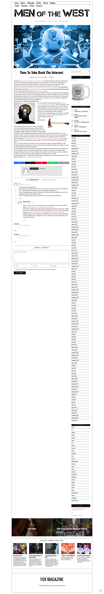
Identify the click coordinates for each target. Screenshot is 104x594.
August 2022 (74, 237)
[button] (88, 71)
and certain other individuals (32, 157)
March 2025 (74, 169)
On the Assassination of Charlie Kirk (35, 556)
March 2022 (74, 250)
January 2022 (74, 256)
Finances (73, 446)
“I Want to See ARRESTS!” (68, 555)
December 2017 (74, 384)
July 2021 (73, 271)
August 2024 (74, 188)
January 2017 (74, 413)
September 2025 (75, 154)
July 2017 (73, 397)
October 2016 (74, 420)
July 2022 (73, 240)
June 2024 (73, 193)
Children (73, 432)
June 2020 (73, 305)
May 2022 (73, 245)
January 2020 (74, 318)
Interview (73, 464)
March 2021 (74, 282)
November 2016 (74, 418)
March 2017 (74, 407)
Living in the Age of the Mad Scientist (80, 116)
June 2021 (73, 274)
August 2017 (74, 394)
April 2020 (73, 311)
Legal (72, 469)
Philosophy (73, 477)
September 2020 (75, 297)
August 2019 (74, 331)
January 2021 (74, 287)
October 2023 (74, 201)
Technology (44, 77)
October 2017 (74, 389)
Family (72, 440)
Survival (73, 495)
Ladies (72, 466)
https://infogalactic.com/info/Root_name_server (40, 207)
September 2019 (75, 329)
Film (72, 443)
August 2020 (74, 300)
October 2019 (74, 326)
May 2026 (73, 143)
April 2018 (73, 373)
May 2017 (73, 402)
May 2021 (73, 277)
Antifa (72, 427)
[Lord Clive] (32, 527)
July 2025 (73, 159)
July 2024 (73, 190)
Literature (73, 472)
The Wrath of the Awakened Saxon (81, 122)
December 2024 (75, 177)
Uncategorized (74, 500)
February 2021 (74, 284)
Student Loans (74, 493)
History (73, 459)
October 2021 (74, 263)
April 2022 (73, 248)
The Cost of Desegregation (80, 126)
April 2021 (73, 279)
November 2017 (74, 386)
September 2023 (75, 203)
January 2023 (74, 224)
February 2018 (74, 379)
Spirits (72, 487)
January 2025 (74, 174)
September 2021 (75, 266)
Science (73, 485)
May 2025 (73, 164)
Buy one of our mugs (76, 515)
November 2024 (74, 180)
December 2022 (74, 227)
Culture (73, 435)
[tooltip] (19, 163)
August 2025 (74, 156)
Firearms (73, 448)
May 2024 (73, 195)
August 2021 (74, 269)
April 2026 (73, 146)
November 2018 (74, 355)
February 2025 (74, 172)
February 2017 (74, 410)
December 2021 (74, 258)
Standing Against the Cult (50, 556)
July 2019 (73, 334)
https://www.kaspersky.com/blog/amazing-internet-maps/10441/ (46, 212)
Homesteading (74, 461)
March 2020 (74, 313)
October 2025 (74, 151)
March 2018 (74, 376)
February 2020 (74, 316)
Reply (20, 198)
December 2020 (75, 290)
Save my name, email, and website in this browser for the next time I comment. (35, 269)
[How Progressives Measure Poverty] (72, 527)
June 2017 (73, 399)
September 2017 (75, 392)
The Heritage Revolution (83, 555)
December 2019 (74, 321)
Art (72, 430)
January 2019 (74, 350)
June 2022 (73, 243)
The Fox (63, 585)
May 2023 (73, 214)
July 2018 (73, 365)
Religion (73, 482)
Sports (72, 490)
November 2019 (74, 324)
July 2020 (73, 303)
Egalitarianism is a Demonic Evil (81, 111)
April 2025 (73, 167)
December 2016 (74, 415)
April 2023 (73, 216)
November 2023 (74, 198)
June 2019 (73, 337)
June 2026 (73, 140)
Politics (40, 77)
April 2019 (73, 342)
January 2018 (74, 381)
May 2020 (73, 308)
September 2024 (75, 185)
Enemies (73, 438)
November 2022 (74, 229)
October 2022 (74, 232)
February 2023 (74, 222)
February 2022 (74, 253)
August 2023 (74, 206)
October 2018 (74, 358)
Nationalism (74, 474)
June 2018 (73, 368)
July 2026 (73, 138)
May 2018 (73, 371)
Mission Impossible (41, 91)
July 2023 (73, 209)
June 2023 (73, 211)
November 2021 (74, 261)
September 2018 (75, 360)
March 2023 (74, 219)
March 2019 (74, 345)
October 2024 (74, 182)
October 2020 (74, 295)
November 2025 (74, 148)
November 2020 (74, 292)
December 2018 (74, 352)
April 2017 (73, 405)
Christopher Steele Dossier (35, 89)
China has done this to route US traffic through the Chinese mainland (44, 138)
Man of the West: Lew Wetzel (80, 131)
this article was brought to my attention (30, 81)
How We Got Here (17, 555)
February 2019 (74, 347)
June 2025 (73, 161)
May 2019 (73, 339)
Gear (72, 456)
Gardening (73, 453)
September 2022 (75, 235)
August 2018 (74, 363)
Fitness (73, 451)
